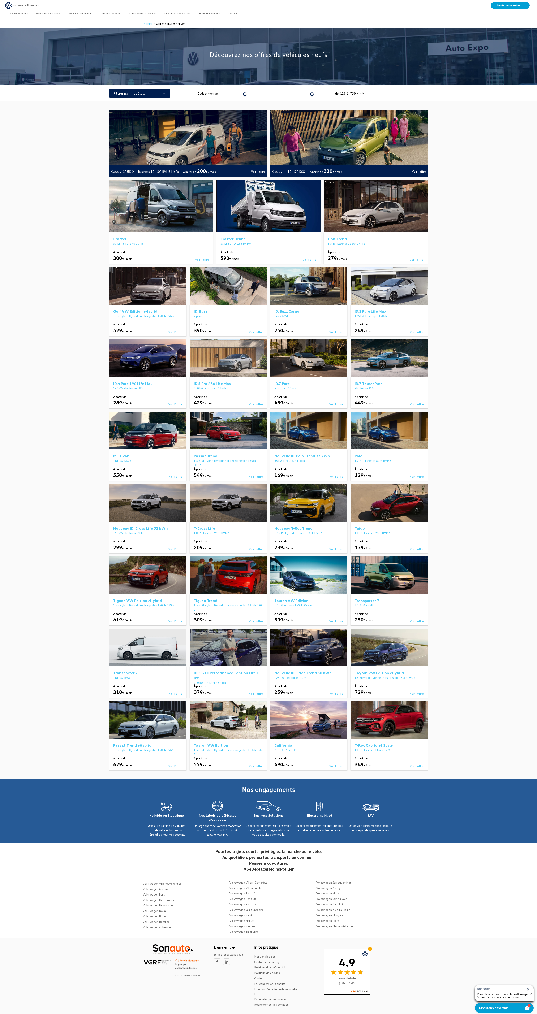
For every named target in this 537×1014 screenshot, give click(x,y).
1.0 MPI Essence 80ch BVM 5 (373, 460)
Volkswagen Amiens (155, 889)
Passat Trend (205, 456)
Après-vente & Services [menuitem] (142, 13)
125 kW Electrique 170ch (371, 316)
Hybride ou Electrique (166, 815)
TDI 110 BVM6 (364, 605)
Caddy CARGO (122, 171)
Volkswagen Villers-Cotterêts (248, 882)
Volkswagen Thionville (243, 931)
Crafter (119, 239)
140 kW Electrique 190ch (129, 388)
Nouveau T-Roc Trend (293, 528)
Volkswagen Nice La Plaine (333, 909)
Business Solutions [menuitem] (209, 13)
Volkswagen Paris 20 (242, 899)
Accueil (148, 23)
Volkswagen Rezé (240, 915)
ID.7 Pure (282, 383)
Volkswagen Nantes (242, 920)
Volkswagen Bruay (155, 916)
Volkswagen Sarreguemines (333, 882)
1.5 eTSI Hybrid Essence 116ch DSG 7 (298, 533)
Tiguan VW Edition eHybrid (137, 600)
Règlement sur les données (271, 1004)
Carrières (260, 978)
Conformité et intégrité (268, 962)
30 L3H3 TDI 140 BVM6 (128, 243)
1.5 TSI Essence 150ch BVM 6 (293, 605)
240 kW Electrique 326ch (210, 682)
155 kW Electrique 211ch (129, 533)
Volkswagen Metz (327, 893)
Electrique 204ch (285, 388)
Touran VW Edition (291, 600)
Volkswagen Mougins (329, 915)
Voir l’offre (258, 171)
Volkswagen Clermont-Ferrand (335, 926)
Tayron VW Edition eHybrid (379, 673)
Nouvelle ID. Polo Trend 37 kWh (302, 456)
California (283, 745)
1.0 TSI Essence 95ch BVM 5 (212, 533)
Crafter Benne (233, 239)
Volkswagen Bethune (156, 921)
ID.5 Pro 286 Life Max (212, 383)
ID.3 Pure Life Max (370, 311)
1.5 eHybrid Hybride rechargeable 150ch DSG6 (143, 750)
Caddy (277, 171)
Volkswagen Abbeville (157, 927)
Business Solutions (268, 815)
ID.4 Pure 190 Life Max (133, 383)
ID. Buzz (200, 311)
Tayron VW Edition (211, 745)
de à (349, 93)
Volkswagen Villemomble (245, 888)
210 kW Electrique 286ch (210, 388)
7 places (199, 316)
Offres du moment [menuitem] (110, 13)
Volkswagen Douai (154, 911)
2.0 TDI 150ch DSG (286, 750)
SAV (370, 815)
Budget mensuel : (209, 93)
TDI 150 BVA (121, 677)
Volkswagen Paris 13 (242, 893)
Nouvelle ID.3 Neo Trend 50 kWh (303, 673)
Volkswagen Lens (154, 894)
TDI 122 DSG (297, 171)
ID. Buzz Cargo (286, 311)
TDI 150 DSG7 (122, 460)
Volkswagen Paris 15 (242, 904)
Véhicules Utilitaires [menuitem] (79, 13)
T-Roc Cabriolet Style (374, 745)
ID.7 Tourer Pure (368, 383)
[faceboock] (218, 962)
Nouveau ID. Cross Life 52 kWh (140, 528)
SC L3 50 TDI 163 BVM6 (235, 243)
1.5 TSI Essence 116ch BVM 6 (346, 243)
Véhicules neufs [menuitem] (18, 13)
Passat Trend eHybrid (132, 745)
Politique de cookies (267, 973)
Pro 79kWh (281, 316)
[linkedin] (227, 962)
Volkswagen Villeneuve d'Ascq (162, 883)
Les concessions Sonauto (269, 983)
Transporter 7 (367, 600)
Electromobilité (319, 815)
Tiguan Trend (205, 600)
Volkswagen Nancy (328, 888)
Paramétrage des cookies (270, 999)
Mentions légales (264, 956)
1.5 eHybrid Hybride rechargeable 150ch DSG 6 (143, 316)
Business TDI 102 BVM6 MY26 (158, 171)
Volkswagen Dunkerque (158, 905)
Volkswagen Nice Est (329, 904)
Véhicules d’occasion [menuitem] (48, 13)
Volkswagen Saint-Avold (331, 899)
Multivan (121, 456)
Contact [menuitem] (232, 13)
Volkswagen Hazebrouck (158, 900)
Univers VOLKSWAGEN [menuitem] (177, 13)
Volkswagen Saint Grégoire (246, 909)
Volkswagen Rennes (242, 926)
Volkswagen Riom (327, 920)
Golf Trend (337, 239)
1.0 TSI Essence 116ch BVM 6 (373, 750)
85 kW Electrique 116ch (289, 460)
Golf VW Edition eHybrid (135, 311)
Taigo (360, 528)
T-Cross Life (204, 528)
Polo (358, 456)
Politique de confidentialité (271, 967)
